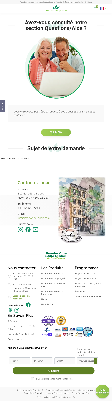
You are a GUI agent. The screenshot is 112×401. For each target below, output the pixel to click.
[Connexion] (89, 8)
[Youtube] (35, 230)
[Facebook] (28, 230)
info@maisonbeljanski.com (34, 218)
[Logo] (56, 8)
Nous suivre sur (16, 305)
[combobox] (86, 361)
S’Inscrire (53, 371)
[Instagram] (20, 230)
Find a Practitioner (102, 391)
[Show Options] (95, 361)
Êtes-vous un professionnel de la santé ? (86, 352)
